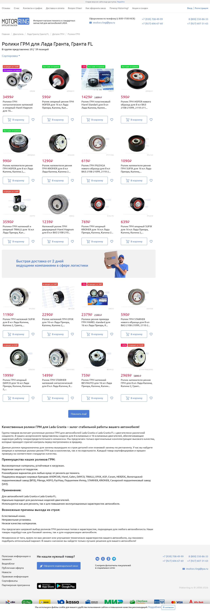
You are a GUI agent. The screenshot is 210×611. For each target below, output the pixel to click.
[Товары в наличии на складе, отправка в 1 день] (79, 264)
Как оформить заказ (96, 8)
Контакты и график (32, 8)
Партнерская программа (16, 585)
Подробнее (154, 607)
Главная (6, 34)
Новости (6, 572)
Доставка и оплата (55, 8)
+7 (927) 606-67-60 (152, 23)
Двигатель (18, 34)
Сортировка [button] (10, 55)
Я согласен (168, 607)
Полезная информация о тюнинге (16, 558)
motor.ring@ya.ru (104, 22)
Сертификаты (10, 580)
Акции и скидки (140, 8)
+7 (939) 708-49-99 (152, 19)
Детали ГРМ (58, 34)
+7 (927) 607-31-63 (197, 23)
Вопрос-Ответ (75, 8)
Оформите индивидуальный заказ (61, 566)
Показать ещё (79, 413)
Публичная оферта (13, 567)
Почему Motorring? (119, 8)
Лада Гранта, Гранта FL (38, 34)
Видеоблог (8, 563)
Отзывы (6, 8)
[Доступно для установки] (65, 586)
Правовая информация (15, 576)
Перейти (121, 2)
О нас (16, 8)
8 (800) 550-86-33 (198, 19)
